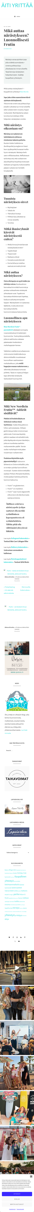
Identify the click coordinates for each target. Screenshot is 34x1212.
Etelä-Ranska (23, 870)
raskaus (25, 898)
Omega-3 (11, 894)
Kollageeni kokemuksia (20, 538)
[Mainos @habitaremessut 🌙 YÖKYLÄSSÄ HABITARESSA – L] (17, 1038)
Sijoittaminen (22, 901)
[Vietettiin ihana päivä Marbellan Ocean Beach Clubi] (17, 1073)
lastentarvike (8, 888)
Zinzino (24, 915)
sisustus (7, 904)
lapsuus (22, 884)
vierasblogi (24, 911)
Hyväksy (17, 1194)
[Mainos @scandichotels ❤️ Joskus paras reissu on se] (17, 968)
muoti (7, 894)
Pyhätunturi (15, 898)
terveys (16, 908)
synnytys (23, 904)
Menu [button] (18, 16)
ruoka (16, 901)
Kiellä (17, 1199)
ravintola (12, 901)
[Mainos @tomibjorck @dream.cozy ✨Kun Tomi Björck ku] (17, 1003)
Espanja (18, 870)
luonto (19, 891)
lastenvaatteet (17, 888)
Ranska (20, 898)
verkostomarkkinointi (17, 911)
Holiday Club (21, 873)
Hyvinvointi (8, 48)
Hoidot (15, 873)
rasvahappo (7, 901)
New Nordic (24, 92)
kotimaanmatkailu (12, 885)
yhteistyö (10, 915)
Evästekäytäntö (12, 1209)
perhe (16, 894)
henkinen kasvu (9, 873)
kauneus (12, 877)
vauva (25, 908)
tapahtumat (9, 908)
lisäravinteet (9, 891)
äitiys (7, 919)
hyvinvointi (7, 877)
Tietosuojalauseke (20, 1209)
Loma (16, 891)
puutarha (11, 898)
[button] (31, 1176)
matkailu (24, 891)
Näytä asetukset (17, 1204)
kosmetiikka (17, 881)
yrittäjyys (18, 915)
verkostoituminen (8, 911)
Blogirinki (12, 870)
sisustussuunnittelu (16, 904)
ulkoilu (21, 908)
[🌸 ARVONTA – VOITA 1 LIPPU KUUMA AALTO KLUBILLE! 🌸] (17, 1108)
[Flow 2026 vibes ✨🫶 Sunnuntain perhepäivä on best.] (17, 1143)
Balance (7, 870)
